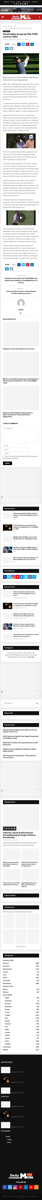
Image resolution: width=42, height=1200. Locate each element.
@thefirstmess (21, 946)
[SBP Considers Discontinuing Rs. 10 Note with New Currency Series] (7, 560)
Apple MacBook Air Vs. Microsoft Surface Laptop (29, 884)
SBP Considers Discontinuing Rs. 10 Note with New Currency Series (25, 558)
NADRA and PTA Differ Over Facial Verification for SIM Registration (25, 538)
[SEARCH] (37, 703)
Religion (5, 992)
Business (6, 963)
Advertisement (26, 2)
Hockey (7, 1021)
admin (6, 39)
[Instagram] (15, 1187)
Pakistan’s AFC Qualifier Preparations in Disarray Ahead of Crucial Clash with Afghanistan (18, 415)
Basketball (8, 1006)
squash (7, 1038)
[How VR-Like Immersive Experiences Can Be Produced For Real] (30, 854)
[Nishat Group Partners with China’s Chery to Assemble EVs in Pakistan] (12, 854)
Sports (8, 31)
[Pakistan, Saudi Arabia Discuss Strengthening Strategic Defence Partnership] (21, 818)
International (7, 983)
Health (5, 977)
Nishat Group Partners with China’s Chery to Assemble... (11, 864)
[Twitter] (10, 1187)
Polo (6, 1026)
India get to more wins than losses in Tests (18, 349)
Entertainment (7, 969)
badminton (8, 1001)
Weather (5, 1050)
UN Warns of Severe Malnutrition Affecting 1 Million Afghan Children (25, 548)
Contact (18, 2)
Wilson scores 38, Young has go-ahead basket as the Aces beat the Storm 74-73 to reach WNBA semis (21, 381)
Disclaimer (35, 2)
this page (31, 657)
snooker (7, 1032)
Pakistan (5, 986)
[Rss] (36, 1187)
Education (6, 966)
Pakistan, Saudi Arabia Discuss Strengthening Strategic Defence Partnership (19, 835)
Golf (4, 31)
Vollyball (7, 1044)
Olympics (8, 1024)
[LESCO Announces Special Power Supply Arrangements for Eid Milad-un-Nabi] (7, 527)
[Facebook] (5, 1187)
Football (7, 1015)
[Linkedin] (26, 1187)
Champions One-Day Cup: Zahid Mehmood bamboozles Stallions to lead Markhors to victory (21, 280)
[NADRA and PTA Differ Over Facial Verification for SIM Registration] (7, 539)
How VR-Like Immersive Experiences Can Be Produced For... (29, 864)
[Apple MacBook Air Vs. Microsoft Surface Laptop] (30, 875)
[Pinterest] (20, 1187)
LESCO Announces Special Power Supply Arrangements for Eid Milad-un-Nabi (26, 527)
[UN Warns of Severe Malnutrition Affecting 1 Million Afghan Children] (7, 550)
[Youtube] (31, 1187)
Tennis (7, 1041)
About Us (6, 2)
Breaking (6, 960)
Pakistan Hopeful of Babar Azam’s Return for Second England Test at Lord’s (25, 515)
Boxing (7, 1009)
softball (7, 1035)
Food (4, 975)
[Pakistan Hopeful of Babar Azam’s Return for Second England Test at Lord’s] (7, 516)
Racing (5, 989)
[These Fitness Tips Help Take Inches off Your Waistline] (12, 875)
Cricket (7, 1012)
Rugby (7, 1029)
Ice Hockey (6, 980)
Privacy (13, 2)
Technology (6, 1047)
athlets (7, 998)
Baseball (7, 1003)
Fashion (5, 972)
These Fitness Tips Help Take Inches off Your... (11, 884)
